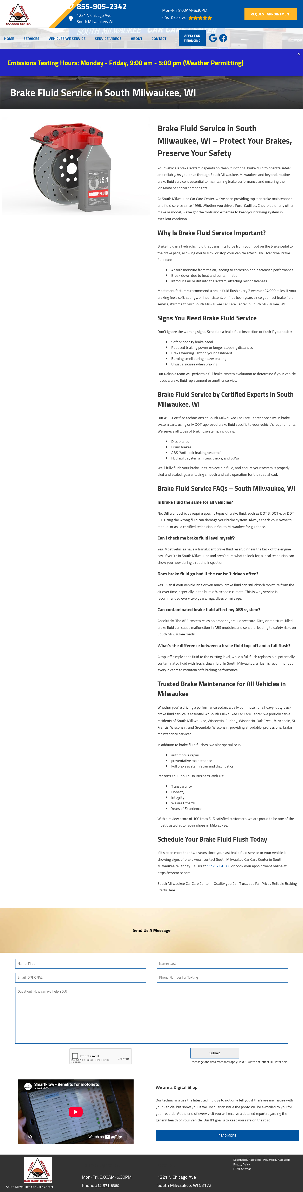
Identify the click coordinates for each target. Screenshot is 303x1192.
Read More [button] (227, 1135)
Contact (159, 38)
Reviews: (174, 18)
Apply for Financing (192, 38)
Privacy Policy (241, 1164)
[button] (213, 38)
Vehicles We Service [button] (67, 38)
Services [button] (31, 38)
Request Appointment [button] (271, 14)
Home (9, 38)
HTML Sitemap (242, 1169)
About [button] (136, 38)
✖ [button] (298, 53)
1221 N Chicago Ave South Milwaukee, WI (95, 18)
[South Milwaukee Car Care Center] (18, 14)
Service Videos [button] (108, 38)
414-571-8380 (218, 866)
